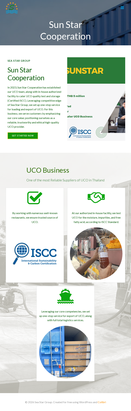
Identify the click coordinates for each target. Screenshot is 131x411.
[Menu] (122, 8)
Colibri (102, 402)
